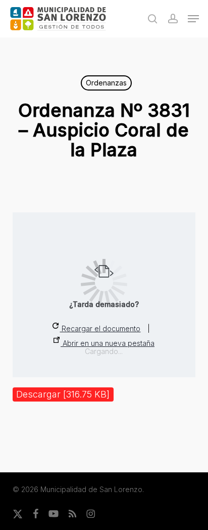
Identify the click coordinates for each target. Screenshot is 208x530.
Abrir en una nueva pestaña (107, 343)
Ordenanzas (106, 82)
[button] (193, 19)
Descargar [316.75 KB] (63, 394)
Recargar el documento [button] (100, 328)
